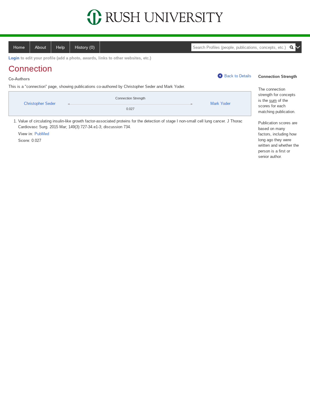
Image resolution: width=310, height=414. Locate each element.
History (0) (85, 47)
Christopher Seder (39, 103)
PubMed (42, 134)
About (40, 47)
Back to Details (237, 76)
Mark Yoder (220, 103)
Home (19, 47)
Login (13, 58)
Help (60, 47)
